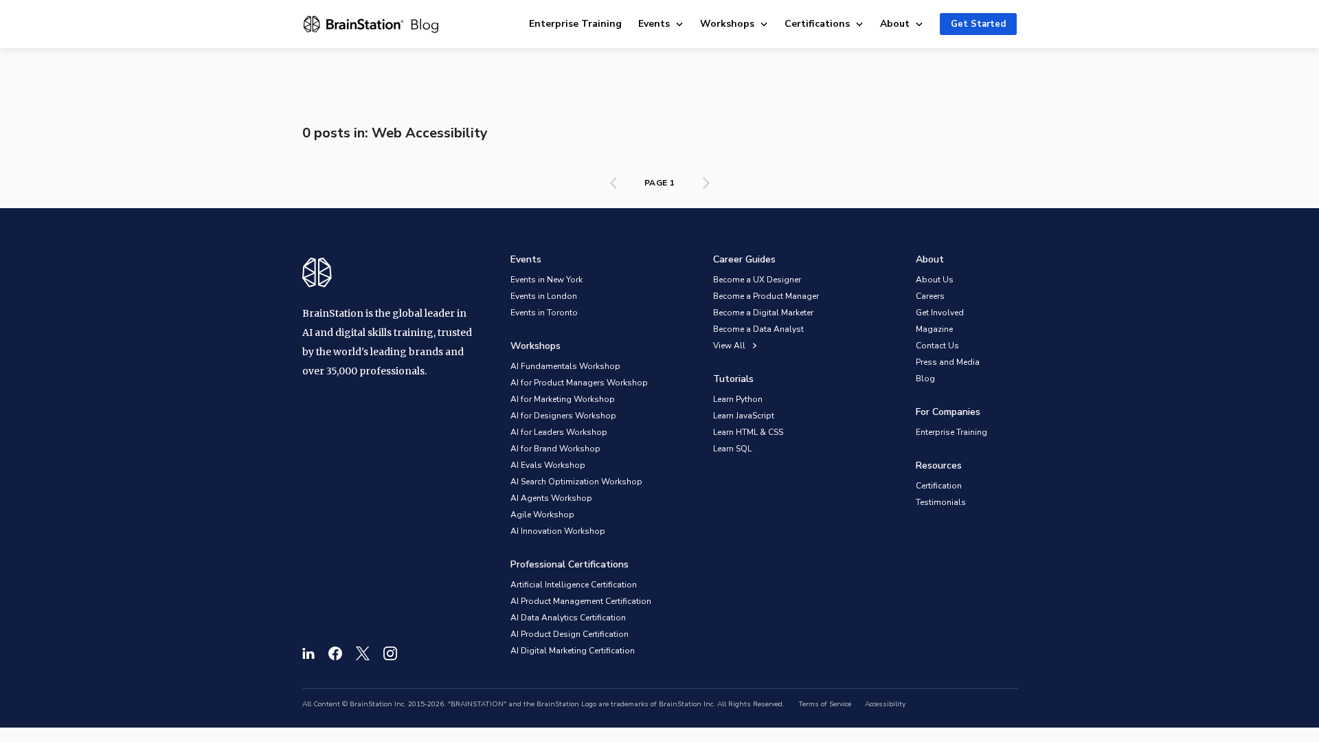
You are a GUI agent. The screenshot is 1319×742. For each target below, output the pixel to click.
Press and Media (948, 362)
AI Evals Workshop (547, 465)
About (895, 23)
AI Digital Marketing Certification (572, 650)
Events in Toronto (544, 312)
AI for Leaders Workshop (558, 432)
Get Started (978, 24)
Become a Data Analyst (758, 329)
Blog (925, 378)
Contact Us (937, 345)
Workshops (727, 23)
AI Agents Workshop (551, 498)
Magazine (934, 329)
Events (654, 23)
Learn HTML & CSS (748, 432)
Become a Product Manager (766, 296)
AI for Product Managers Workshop (579, 382)
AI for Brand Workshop (555, 448)
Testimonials (941, 502)
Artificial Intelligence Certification (573, 584)
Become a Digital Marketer (763, 312)
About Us (935, 279)
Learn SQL (732, 448)
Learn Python (738, 399)
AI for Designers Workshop (563, 415)
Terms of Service (824, 704)
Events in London (543, 296)
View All (729, 345)
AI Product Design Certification (569, 634)
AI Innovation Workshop (557, 531)
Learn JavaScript (743, 415)
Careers (930, 296)
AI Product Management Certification (580, 601)
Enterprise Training (575, 23)
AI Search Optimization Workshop (576, 481)
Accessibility (885, 704)
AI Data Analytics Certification (568, 617)
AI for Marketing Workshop (562, 399)
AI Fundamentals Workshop (565, 366)
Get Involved (940, 312)
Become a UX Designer (757, 279)
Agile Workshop (542, 514)
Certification (939, 485)
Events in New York (546, 279)
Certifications (817, 23)
